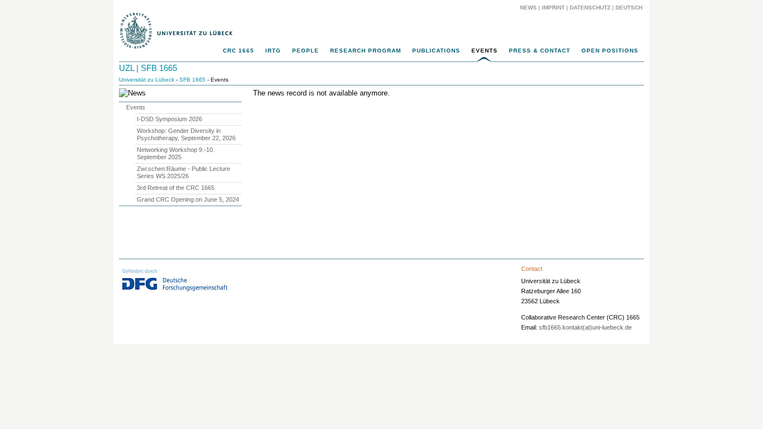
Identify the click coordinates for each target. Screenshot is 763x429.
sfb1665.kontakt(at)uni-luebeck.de (585, 327)
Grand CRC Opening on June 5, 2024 (188, 199)
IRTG (273, 50)
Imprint (553, 7)
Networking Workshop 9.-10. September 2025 (175, 153)
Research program (365, 50)
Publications (436, 50)
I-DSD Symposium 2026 (169, 119)
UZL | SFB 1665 (148, 68)
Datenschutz (590, 7)
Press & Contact (539, 50)
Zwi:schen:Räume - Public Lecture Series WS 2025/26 (183, 172)
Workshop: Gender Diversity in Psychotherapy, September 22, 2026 (186, 134)
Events (484, 50)
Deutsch (628, 7)
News (528, 7)
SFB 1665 (192, 80)
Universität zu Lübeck (146, 80)
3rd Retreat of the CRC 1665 (175, 187)
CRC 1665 (238, 50)
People (305, 50)
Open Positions (609, 50)
